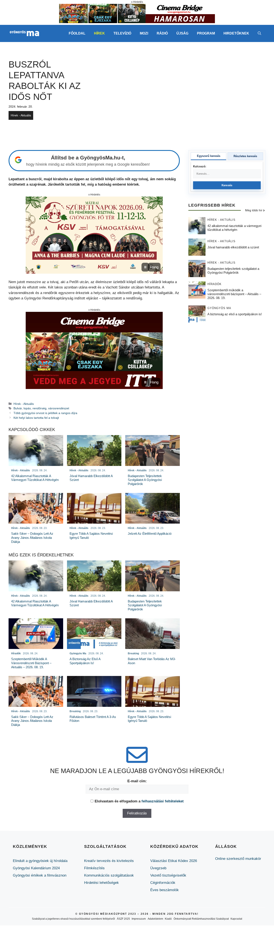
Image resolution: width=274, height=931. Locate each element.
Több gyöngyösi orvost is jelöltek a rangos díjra (45, 413)
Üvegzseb (158, 868)
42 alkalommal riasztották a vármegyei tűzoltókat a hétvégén (234, 228)
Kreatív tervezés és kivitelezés (109, 861)
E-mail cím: (137, 781)
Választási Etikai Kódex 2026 (173, 861)
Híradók (214, 284)
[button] (259, 33)
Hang (154, 267)
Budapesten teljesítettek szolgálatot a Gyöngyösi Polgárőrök (233, 271)
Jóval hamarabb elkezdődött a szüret (233, 247)
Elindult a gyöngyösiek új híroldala (40, 861)
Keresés (227, 185)
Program (206, 33)
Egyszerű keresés (208, 156)
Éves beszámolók (164, 890)
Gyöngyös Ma (219, 308)
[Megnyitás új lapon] (94, 235)
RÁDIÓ (162, 33)
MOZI (144, 33)
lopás (27, 408)
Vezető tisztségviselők (168, 875)
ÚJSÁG (182, 33)
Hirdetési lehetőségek (101, 883)
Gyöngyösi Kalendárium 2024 (36, 868)
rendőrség (39, 408)
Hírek (99, 33)
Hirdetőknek (236, 33)
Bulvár (17, 408)
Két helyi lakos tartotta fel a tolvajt (36, 417)
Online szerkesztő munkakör (238, 859)
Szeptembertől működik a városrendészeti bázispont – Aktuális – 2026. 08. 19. (234, 294)
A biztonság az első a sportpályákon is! (234, 314)
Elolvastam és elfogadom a (139, 801)
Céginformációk (162, 883)
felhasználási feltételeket (162, 801)
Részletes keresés (245, 156)
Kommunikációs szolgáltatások (109, 875)
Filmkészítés (94, 868)
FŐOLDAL (77, 33)
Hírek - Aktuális (21, 115)
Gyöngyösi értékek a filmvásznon (39, 875)
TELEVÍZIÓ (122, 33)
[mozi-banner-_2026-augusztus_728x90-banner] (137, 22)
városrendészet (58, 408)
